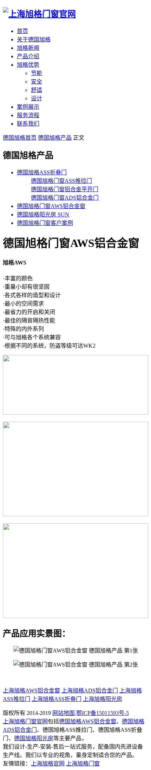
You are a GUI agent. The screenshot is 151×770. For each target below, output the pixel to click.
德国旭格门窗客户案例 (45, 223)
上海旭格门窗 (83, 763)
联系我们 (28, 124)
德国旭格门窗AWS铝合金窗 (51, 206)
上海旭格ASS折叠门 (56, 699)
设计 (36, 98)
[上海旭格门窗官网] (39, 14)
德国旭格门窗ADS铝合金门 (65, 198)
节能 (36, 73)
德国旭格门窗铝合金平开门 (64, 189)
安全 (36, 82)
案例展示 (28, 107)
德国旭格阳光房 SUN (43, 214)
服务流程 (28, 115)
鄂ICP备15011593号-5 (102, 713)
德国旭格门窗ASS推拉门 (61, 181)
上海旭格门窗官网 (25, 721)
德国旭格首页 (20, 138)
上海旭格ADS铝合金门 (89, 691)
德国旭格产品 (55, 138)
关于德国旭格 (34, 39)
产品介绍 (28, 56)
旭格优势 (28, 65)
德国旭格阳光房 (33, 738)
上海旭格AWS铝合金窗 (31, 691)
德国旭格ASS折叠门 (42, 172)
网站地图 (63, 713)
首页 (22, 31)
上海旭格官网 (48, 763)
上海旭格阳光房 (102, 699)
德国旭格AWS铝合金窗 (87, 721)
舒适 (36, 90)
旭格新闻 (28, 48)
